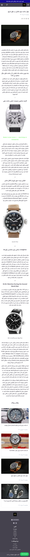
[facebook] (28, 18)
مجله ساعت (15, 547)
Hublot (15, 535)
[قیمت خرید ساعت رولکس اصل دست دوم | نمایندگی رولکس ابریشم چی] (24, 4)
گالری (15, 527)
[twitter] (26, 18)
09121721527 (24, 554)
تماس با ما (15, 546)
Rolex (15, 531)
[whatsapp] (22, 18)
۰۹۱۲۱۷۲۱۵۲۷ (16, 520)
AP (15, 537)
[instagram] (16, 523)
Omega (15, 529)
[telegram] (24, 18)
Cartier (15, 533)
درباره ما (15, 544)
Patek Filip (15, 539)
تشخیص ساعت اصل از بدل (15, 549)
